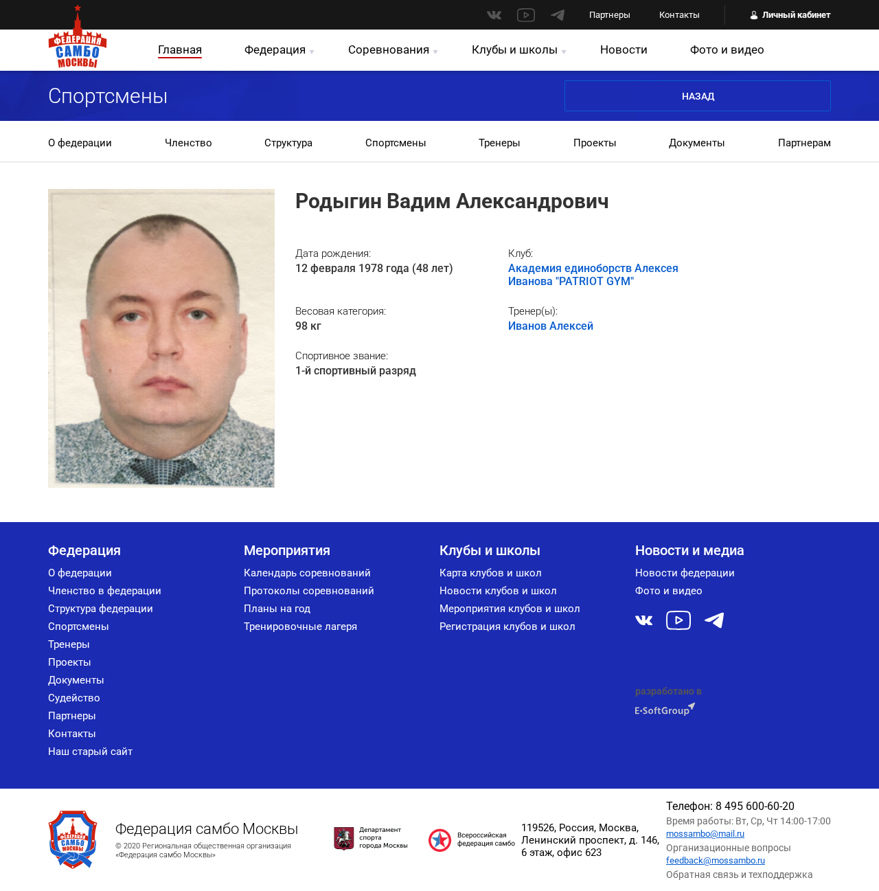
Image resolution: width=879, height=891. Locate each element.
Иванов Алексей (550, 325)
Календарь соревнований (307, 573)
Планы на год (277, 608)
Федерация (275, 49)
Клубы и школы (515, 49)
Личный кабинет (796, 15)
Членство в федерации (104, 591)
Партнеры (609, 15)
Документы (697, 143)
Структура (288, 143)
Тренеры (500, 143)
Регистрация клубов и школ (507, 626)
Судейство (74, 698)
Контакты (679, 15)
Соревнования (388, 49)
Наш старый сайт (90, 751)
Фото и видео (727, 49)
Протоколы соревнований (309, 591)
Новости (624, 49)
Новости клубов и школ (498, 591)
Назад (698, 96)
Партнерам (804, 143)
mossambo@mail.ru (705, 833)
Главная (180, 49)
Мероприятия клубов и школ (510, 608)
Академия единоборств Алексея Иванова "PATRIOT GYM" (593, 275)
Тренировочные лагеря (300, 626)
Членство (188, 143)
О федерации (80, 143)
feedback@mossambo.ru (715, 860)
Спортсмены (395, 143)
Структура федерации (100, 608)
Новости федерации (685, 573)
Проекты (595, 143)
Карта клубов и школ (491, 573)
